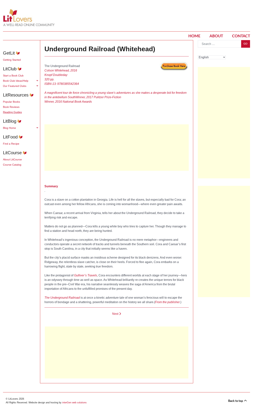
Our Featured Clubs (14, 85)
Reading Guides (12, 112)
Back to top (236, 400)
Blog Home (9, 127)
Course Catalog (12, 164)
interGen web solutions (74, 402)
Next (115, 313)
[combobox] (219, 44)
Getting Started (12, 59)
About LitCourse (12, 159)
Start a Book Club (13, 75)
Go (246, 43)
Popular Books (11, 101)
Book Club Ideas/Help (15, 80)
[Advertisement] (116, 352)
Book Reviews (11, 106)
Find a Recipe (11, 143)
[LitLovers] (30, 17)
